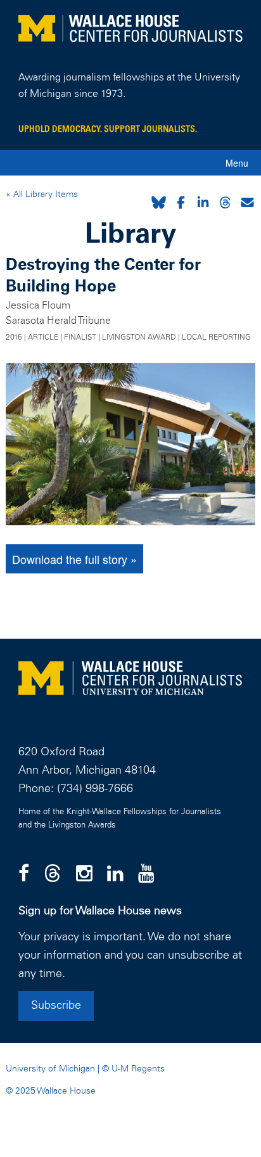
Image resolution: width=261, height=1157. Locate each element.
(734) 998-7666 (95, 789)
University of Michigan (50, 1068)
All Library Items (44, 194)
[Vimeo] (146, 874)
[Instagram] (84, 874)
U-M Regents (138, 1068)
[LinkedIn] (115, 874)
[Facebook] (23, 874)
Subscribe (56, 1005)
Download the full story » (74, 559)
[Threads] (52, 874)
